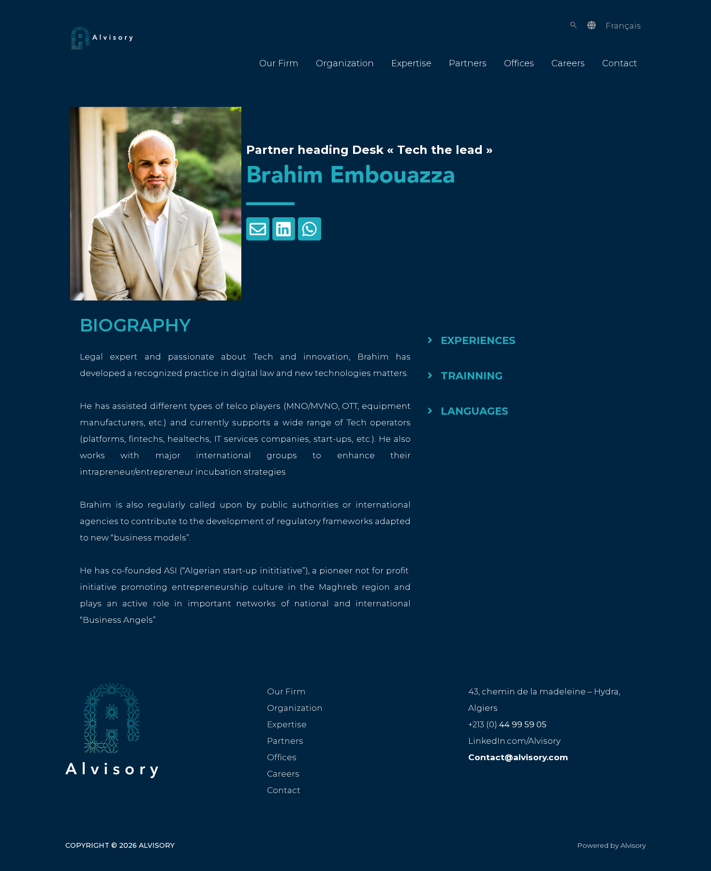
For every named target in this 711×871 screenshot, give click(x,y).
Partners (468, 63)
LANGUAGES (474, 411)
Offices (519, 63)
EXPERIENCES (478, 340)
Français (623, 25)
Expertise (411, 63)
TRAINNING (472, 376)
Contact (619, 63)
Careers (568, 63)
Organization (345, 63)
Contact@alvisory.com (518, 757)
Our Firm (278, 63)
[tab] (521, 340)
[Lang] (591, 25)
